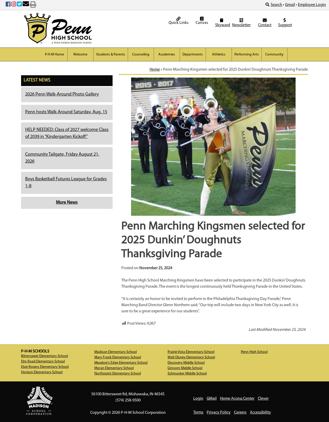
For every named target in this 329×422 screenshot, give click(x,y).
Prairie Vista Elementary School (191, 352)
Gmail (290, 5)
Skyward (222, 25)
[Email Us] (26, 5)
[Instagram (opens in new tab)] (13, 5)
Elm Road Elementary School (43, 361)
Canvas (202, 23)
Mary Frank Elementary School (117, 357)
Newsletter (241, 25)
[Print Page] (33, 5)
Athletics (218, 55)
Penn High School (254, 352)
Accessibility (260, 412)
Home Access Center (237, 399)
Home (155, 70)
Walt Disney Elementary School (191, 357)
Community (274, 55)
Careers (240, 412)
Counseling (140, 55)
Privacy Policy (219, 412)
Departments (192, 55)
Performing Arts (246, 55)
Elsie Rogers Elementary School (45, 367)
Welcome (80, 55)
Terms (198, 412)
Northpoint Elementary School (117, 374)
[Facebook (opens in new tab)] (8, 5)
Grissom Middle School (185, 368)
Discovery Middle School (186, 363)
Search (276, 5)
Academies (166, 55)
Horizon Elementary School (41, 372)
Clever (263, 399)
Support (285, 25)
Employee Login (312, 5)
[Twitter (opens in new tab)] (19, 5)
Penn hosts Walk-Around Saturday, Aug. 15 (66, 112)
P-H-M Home (54, 55)
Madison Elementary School (115, 352)
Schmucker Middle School (187, 374)
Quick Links (178, 23)
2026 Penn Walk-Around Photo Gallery (62, 94)
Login (198, 399)
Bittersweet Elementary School (44, 356)
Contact (264, 25)
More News (67, 202)
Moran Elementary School (114, 368)
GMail (212, 399)
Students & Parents (110, 55)
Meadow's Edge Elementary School (121, 363)
